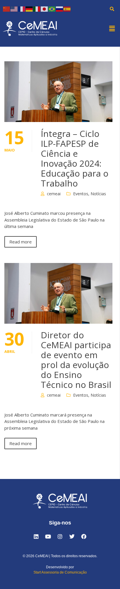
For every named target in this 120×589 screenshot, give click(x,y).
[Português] (52, 8)
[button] (112, 28)
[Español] (67, 8)
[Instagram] (60, 536)
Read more (20, 242)
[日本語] (44, 8)
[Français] (22, 8)
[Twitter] (72, 536)
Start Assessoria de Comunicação (60, 572)
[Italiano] (37, 8)
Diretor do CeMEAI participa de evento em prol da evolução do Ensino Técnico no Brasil (76, 360)
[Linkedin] (36, 536)
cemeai (54, 193)
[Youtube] (48, 536)
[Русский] (59, 8)
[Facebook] (84, 536)
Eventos (80, 193)
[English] (14, 8)
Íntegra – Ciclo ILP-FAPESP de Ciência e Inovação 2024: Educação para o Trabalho (74, 158)
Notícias (98, 193)
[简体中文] (6, 8)
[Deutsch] (29, 8)
